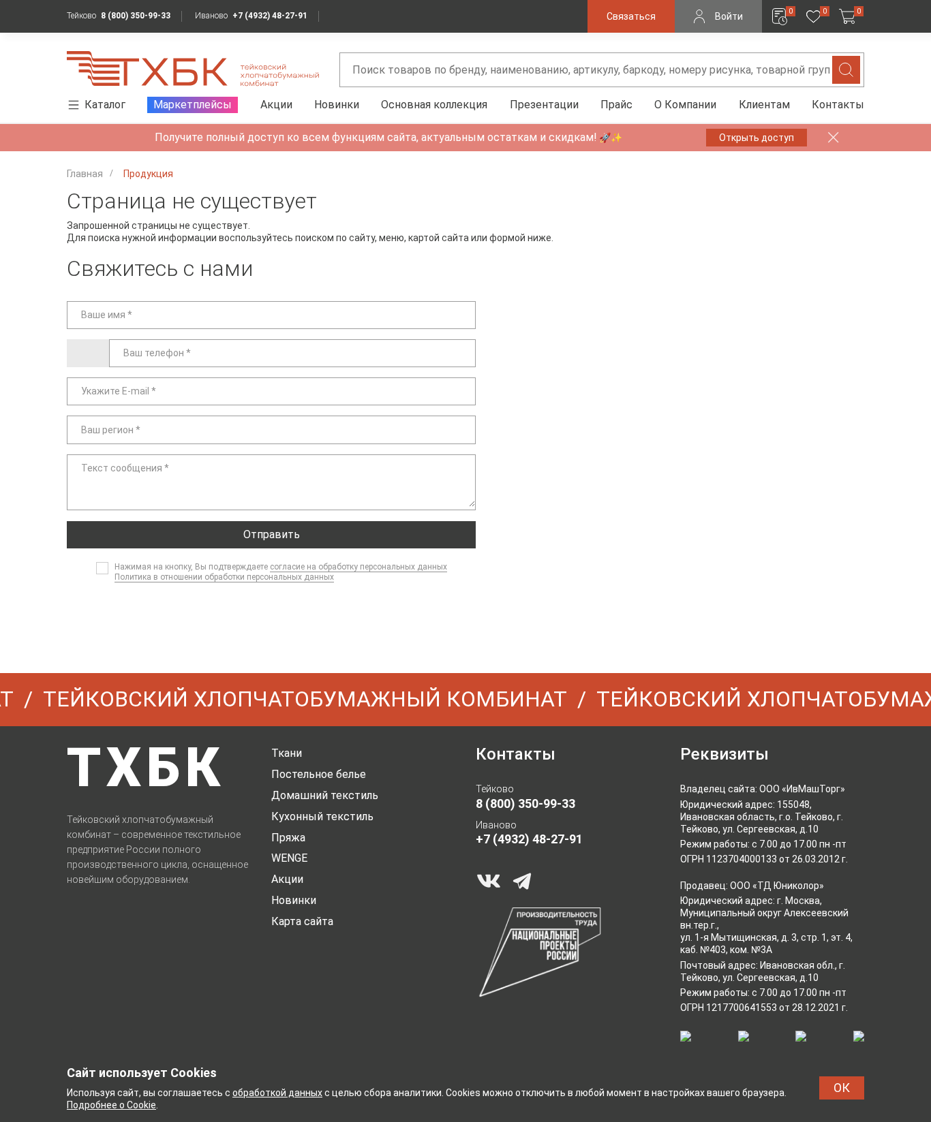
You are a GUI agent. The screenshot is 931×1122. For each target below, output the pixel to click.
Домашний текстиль (324, 795)
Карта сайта (302, 921)
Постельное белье (318, 774)
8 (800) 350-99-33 (135, 15)
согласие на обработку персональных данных (358, 567)
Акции (276, 104)
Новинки (336, 104)
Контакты (838, 104)
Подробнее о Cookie (111, 1105)
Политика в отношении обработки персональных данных (224, 577)
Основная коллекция (434, 104)
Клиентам (764, 104)
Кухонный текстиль (322, 816)
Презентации (544, 104)
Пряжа (288, 837)
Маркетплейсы (192, 104)
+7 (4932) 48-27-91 (269, 15)
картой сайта (438, 237)
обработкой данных (277, 1092)
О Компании (685, 104)
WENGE (289, 858)
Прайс (616, 104)
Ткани (286, 753)
